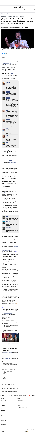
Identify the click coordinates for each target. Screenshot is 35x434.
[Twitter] (4, 53)
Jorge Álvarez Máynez (11, 16)
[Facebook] (3, 53)
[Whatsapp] (6, 53)
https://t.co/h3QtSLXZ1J (13, 162)
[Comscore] (32, 395)
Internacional (12, 9)
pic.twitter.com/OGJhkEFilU (7, 250)
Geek (2, 422)
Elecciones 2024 (3, 16)
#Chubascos (16, 246)
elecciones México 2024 (7, 352)
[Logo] (17, 7)
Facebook (2, 426)
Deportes (25, 9)
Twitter (2, 429)
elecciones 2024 (8, 358)
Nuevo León (22, 16)
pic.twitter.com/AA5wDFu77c (7, 163)
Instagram (2, 431)
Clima (17, 16)
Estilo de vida (21, 9)
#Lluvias (8, 158)
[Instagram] (3, 395)
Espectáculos (3, 420)
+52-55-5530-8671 (20, 403)
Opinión (16, 9)
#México (10, 160)
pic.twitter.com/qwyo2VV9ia (7, 304)
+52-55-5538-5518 (20, 400)
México (8, 9)
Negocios (28, 9)
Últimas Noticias (4, 9)
